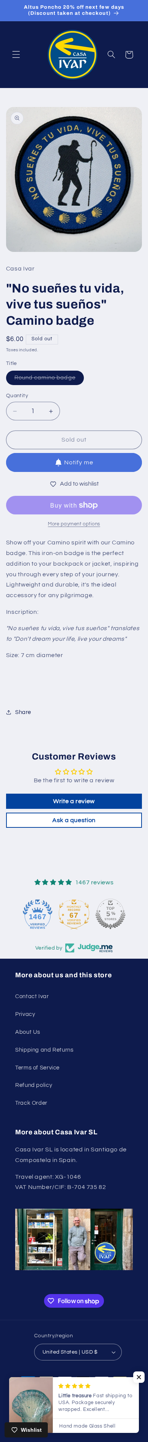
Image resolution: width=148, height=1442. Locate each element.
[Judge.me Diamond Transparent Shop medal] (37, 914)
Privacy (25, 1014)
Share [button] (23, 712)
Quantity (17, 395)
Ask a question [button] (74, 820)
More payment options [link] (74, 524)
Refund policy (33, 1085)
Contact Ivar (32, 996)
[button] (16, 54)
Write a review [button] (74, 801)
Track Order (31, 1103)
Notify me (78, 462)
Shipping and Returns (44, 1050)
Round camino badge (49, 379)
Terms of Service (37, 1068)
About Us (27, 1032)
